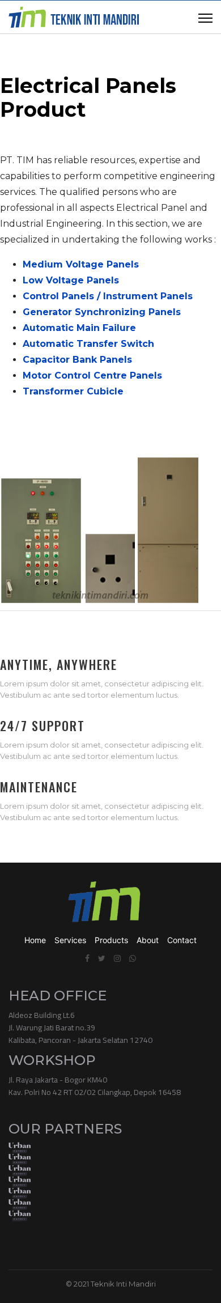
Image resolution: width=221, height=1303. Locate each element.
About (148, 940)
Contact (182, 940)
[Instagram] (117, 958)
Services (70, 940)
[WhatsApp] (132, 958)
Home (35, 940)
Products (111, 940)
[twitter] (101, 958)
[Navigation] (205, 18)
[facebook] (87, 958)
